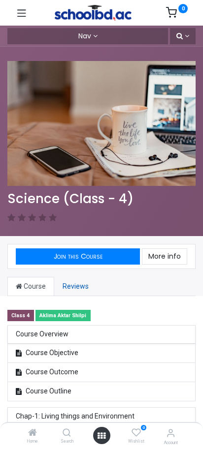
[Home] (32, 433)
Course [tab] (34, 286)
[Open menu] (101, 436)
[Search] (66, 433)
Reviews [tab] (76, 286)
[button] (183, 36)
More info (164, 256)
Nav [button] (84, 36)
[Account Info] (170, 433)
